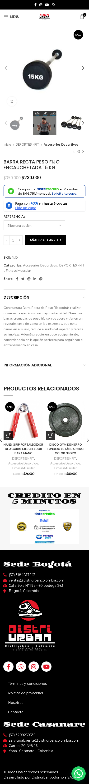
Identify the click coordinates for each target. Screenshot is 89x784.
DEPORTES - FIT (28, 144)
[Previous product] (73, 151)
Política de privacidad (25, 693)
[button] (78, 773)
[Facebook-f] (8, 666)
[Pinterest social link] (29, 279)
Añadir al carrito (45, 240)
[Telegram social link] (41, 279)
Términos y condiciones (27, 683)
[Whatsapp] (21, 666)
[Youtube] (46, 666)
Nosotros (15, 702)
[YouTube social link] (47, 5)
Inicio (8, 144)
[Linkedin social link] (35, 279)
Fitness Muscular (18, 270)
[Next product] (83, 151)
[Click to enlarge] (12, 101)
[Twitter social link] (23, 279)
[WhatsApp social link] (53, 5)
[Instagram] (33, 666)
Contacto (15, 712)
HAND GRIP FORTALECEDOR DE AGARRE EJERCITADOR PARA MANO (23, 449)
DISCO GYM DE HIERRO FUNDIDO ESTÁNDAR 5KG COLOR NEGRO (65, 449)
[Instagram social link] (41, 5)
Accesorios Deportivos (61, 144)
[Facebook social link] (35, 5)
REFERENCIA (14, 216)
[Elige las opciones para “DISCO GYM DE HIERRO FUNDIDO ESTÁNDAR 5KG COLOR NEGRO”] (50, 435)
